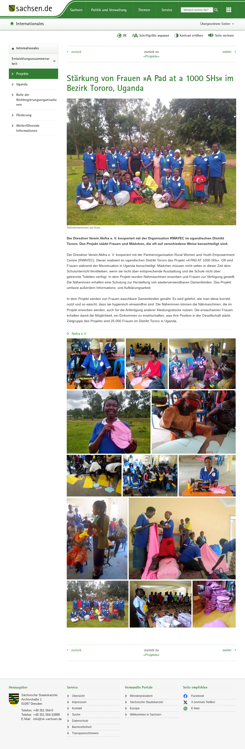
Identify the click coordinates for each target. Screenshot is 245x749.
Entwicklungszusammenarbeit (31, 61)
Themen (144, 10)
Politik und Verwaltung (109, 10)
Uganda (22, 84)
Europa (134, 708)
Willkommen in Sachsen (145, 714)
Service (166, 10)
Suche (76, 714)
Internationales (30, 23)
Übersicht (78, 696)
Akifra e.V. (79, 334)
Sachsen (76, 10)
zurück (76, 52)
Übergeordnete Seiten (215, 24)
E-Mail (195, 708)
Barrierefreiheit (81, 727)
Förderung (24, 115)
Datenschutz (80, 720)
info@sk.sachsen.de (47, 719)
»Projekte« (151, 56)
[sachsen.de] (35, 9)
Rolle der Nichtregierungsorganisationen (36, 100)
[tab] (35, 687)
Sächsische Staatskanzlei (39, 695)
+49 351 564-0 (43, 710)
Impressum (79, 702)
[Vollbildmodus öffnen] (96, 363)
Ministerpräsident (141, 696)
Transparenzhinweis (85, 733)
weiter (227, 52)
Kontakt (77, 708)
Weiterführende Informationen (27, 128)
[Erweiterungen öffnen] (228, 10)
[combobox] (197, 10)
